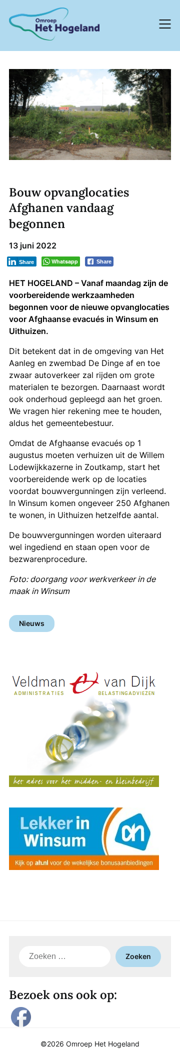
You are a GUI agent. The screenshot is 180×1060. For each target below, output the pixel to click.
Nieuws (31, 623)
